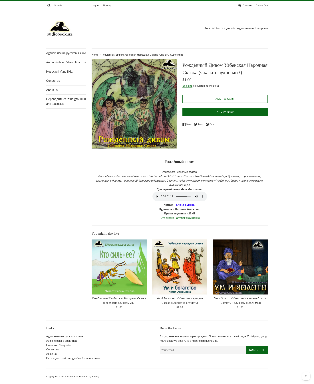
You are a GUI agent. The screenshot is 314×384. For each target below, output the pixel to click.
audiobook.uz (71, 376)
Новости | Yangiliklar (59, 71)
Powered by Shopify (89, 376)
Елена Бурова (185, 204)
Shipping (187, 85)
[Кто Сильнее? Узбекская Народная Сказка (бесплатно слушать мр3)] (119, 266)
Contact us (53, 80)
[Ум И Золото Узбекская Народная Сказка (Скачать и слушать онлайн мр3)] (240, 266)
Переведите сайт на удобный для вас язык (66, 101)
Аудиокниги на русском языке (66, 53)
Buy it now (225, 112)
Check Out (262, 5)
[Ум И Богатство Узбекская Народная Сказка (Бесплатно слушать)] (179, 266)
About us (52, 90)
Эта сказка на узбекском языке (180, 217)
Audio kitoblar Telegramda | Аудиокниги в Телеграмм (236, 28)
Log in (95, 5)
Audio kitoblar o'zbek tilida (66, 62)
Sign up (107, 5)
